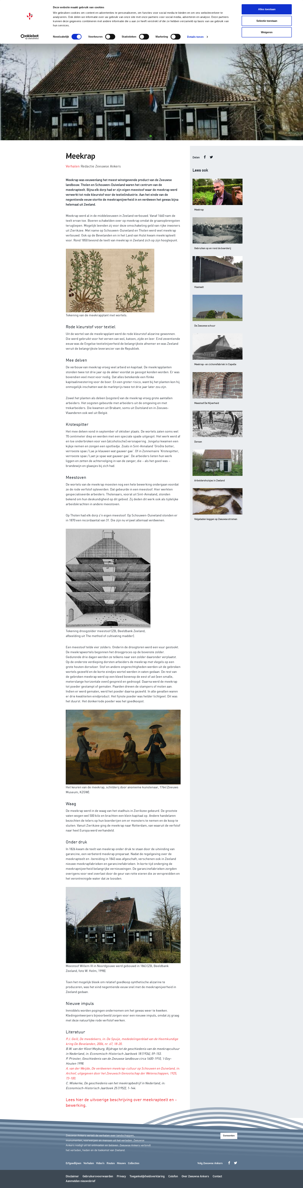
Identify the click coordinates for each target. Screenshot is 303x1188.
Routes (111, 1163)
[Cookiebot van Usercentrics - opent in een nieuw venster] (29, 36)
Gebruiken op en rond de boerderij (212, 248)
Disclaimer (72, 1176)
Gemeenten (229, 1135)
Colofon (173, 1176)
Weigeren (266, 32)
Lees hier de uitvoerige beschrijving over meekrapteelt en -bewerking (121, 1102)
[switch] (110, 36)
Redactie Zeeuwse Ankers (101, 165)
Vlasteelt (199, 287)
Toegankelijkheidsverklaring (147, 1176)
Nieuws (121, 1163)
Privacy (121, 1176)
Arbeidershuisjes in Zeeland (209, 480)
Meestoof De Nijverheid (206, 403)
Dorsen (198, 441)
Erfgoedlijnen (73, 1163)
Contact (217, 1176)
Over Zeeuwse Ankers (195, 1176)
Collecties (133, 1163)
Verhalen (88, 1163)
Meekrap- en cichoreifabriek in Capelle (215, 364)
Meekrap (199, 209)
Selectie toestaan (266, 20)
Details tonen (195, 36)
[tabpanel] (151, 92)
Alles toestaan (266, 9)
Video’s (100, 1163)
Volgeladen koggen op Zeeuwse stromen (215, 519)
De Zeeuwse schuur (204, 325)
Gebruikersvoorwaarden (98, 1176)
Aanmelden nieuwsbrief (80, 1181)
